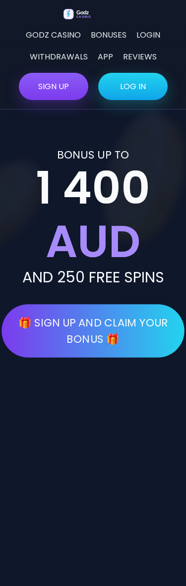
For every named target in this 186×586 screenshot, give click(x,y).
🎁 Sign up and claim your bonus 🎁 (93, 331)
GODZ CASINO (53, 35)
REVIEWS (140, 56)
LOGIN (148, 35)
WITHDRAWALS (59, 56)
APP (105, 56)
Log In (133, 86)
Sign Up (53, 86)
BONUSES (108, 35)
